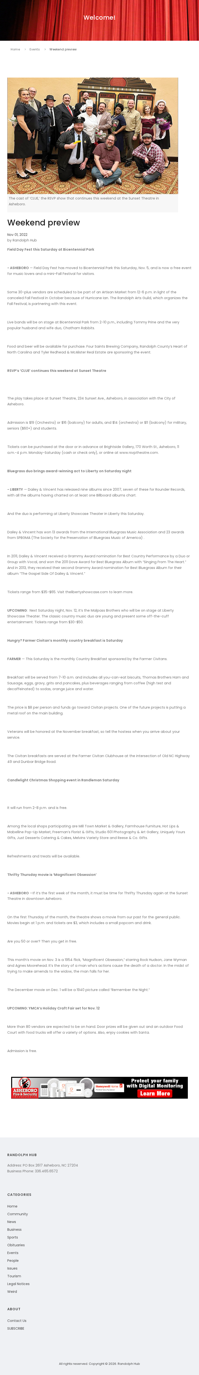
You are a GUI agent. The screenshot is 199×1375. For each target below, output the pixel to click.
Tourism (14, 1276)
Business (14, 1229)
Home (15, 49)
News (11, 1221)
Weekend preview (63, 49)
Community (17, 1214)
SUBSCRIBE (15, 1328)
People (13, 1260)
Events (35, 49)
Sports (12, 1237)
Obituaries (16, 1245)
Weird (12, 1291)
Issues (12, 1268)
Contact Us (16, 1320)
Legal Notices (18, 1283)
